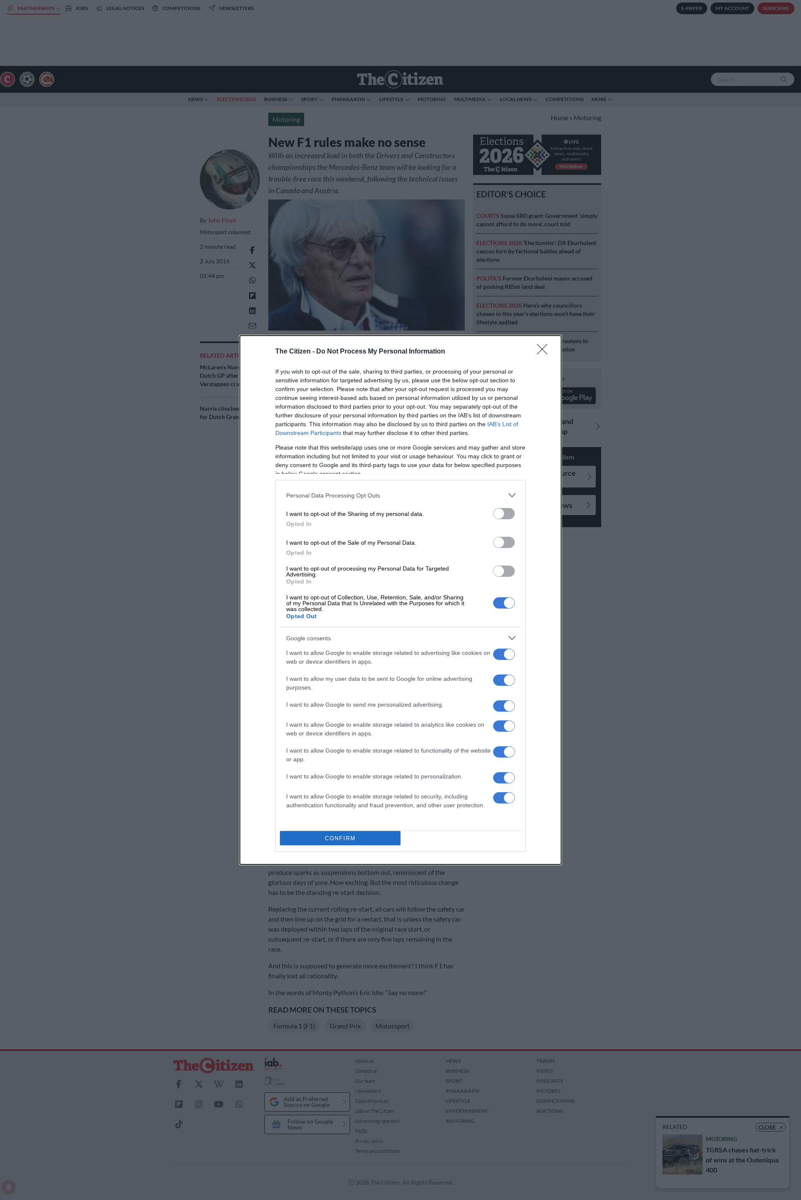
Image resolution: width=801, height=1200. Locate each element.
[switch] (504, 513)
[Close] (545, 352)
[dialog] (400, 600)
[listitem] (400, 495)
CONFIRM (340, 838)
